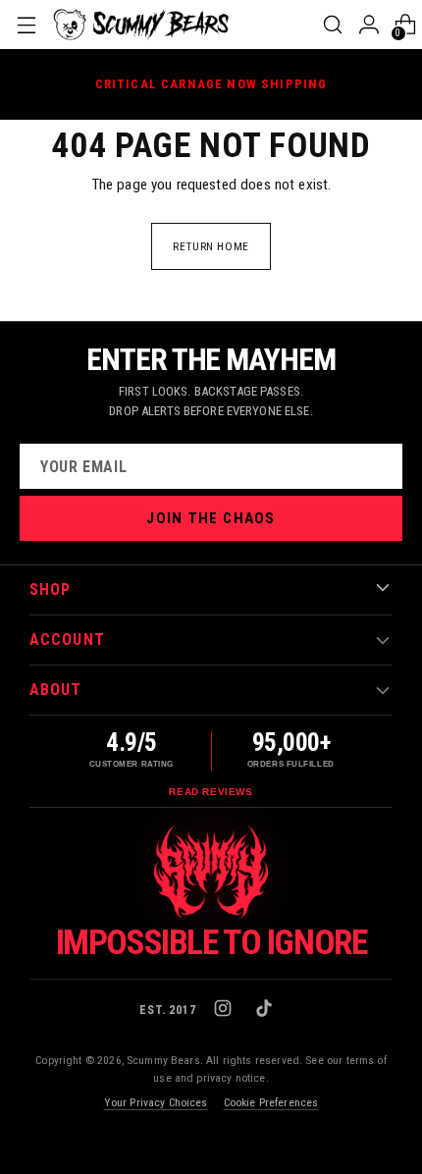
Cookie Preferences (271, 1102)
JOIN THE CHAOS (210, 518)
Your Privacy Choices (156, 1102)
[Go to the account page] (368, 24)
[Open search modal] (332, 24)
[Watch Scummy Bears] (211, 872)
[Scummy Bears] (141, 24)
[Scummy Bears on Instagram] (224, 1010)
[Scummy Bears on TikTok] (266, 1010)
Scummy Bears (163, 1060)
